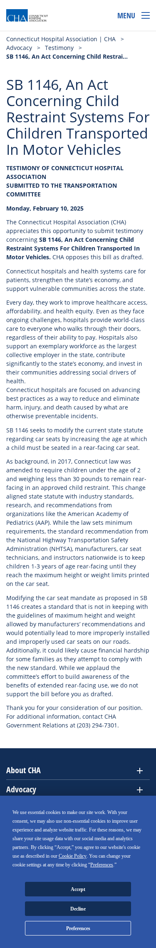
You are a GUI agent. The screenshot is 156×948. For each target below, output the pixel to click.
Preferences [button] (101, 865)
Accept (78, 889)
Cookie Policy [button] (73, 856)
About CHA (23, 770)
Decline (78, 909)
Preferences (78, 928)
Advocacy (21, 789)
